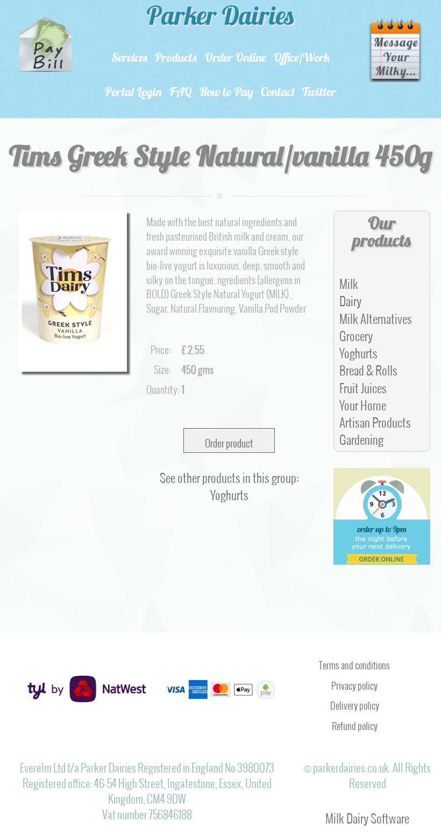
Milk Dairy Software (367, 815)
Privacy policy (354, 683)
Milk (348, 281)
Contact (278, 93)
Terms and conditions (354, 663)
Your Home (362, 402)
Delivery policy (354, 703)
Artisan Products (375, 419)
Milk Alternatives (375, 316)
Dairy (350, 298)
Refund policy (355, 723)
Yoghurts (358, 350)
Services (129, 59)
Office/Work (302, 59)
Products (176, 59)
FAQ (180, 93)
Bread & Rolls (368, 367)
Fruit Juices (363, 385)
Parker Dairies (220, 18)
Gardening (361, 436)
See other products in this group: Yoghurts (229, 483)
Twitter (319, 93)
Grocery (356, 333)
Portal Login (133, 93)
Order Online (235, 59)
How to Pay (226, 93)
